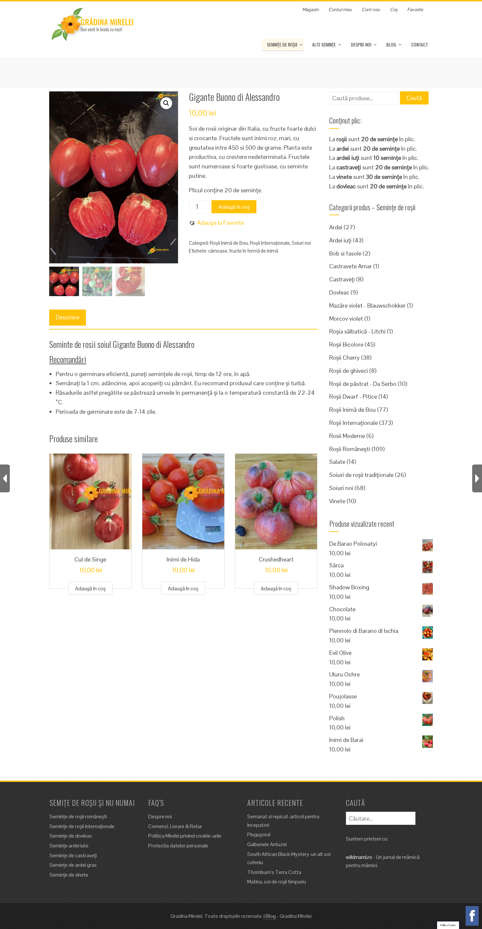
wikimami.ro (359, 857)
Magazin (310, 9)
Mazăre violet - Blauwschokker (367, 305)
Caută (414, 98)
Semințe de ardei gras (73, 865)
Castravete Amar (350, 266)
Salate (337, 461)
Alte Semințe (324, 44)
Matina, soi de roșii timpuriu (276, 881)
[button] (166, 103)
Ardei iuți (340, 240)
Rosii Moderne (347, 436)
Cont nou (371, 9)
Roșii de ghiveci (348, 370)
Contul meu (340, 9)
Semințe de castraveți (73, 855)
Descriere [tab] (67, 317)
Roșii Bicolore (346, 344)
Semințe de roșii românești (78, 816)
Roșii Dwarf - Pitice (353, 396)
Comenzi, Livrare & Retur (175, 826)
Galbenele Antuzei (267, 844)
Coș (393, 9)
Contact (419, 44)
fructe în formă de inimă (253, 251)
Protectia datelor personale (178, 845)
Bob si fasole (345, 253)
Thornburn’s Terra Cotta (274, 872)
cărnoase (217, 251)
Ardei (335, 227)
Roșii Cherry (344, 357)
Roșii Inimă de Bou (229, 243)
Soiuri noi (301, 243)
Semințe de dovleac (71, 835)
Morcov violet (346, 318)
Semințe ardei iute (69, 845)
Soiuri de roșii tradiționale (361, 475)
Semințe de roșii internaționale (82, 826)
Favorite (415, 9)
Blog (391, 44)
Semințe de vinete (69, 874)
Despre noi (361, 44)
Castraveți (342, 279)
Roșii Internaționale (270, 243)
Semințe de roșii (282, 44)
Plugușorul (258, 834)
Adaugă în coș (234, 206)
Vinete (337, 501)
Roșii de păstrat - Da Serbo (362, 384)
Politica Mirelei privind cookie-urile (184, 835)
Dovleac (339, 292)
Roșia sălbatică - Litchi (357, 331)
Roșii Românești (349, 449)
